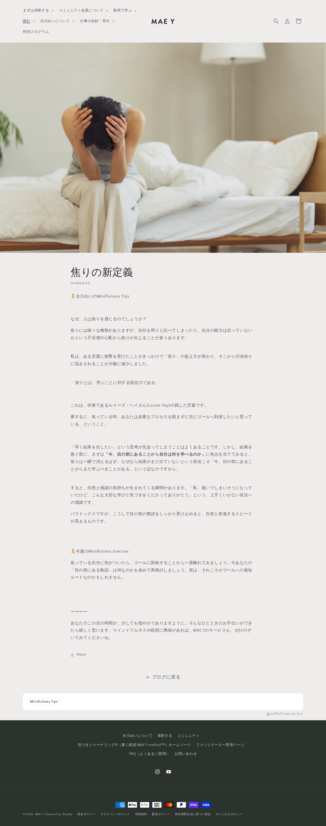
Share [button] (81, 654)
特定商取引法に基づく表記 (193, 814)
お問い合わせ (186, 754)
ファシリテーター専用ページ (220, 745)
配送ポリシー (161, 814)
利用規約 (141, 814)
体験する (164, 736)
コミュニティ (188, 736)
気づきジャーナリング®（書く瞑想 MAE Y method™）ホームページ (134, 745)
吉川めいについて (137, 736)
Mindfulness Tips (44, 702)
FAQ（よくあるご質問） (149, 754)
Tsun (299, 713)
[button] (38, 10)
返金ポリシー (86, 814)
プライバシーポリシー (115, 814)
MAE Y (39, 814)
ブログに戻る (166, 677)
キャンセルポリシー (229, 814)
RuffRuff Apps (280, 713)
